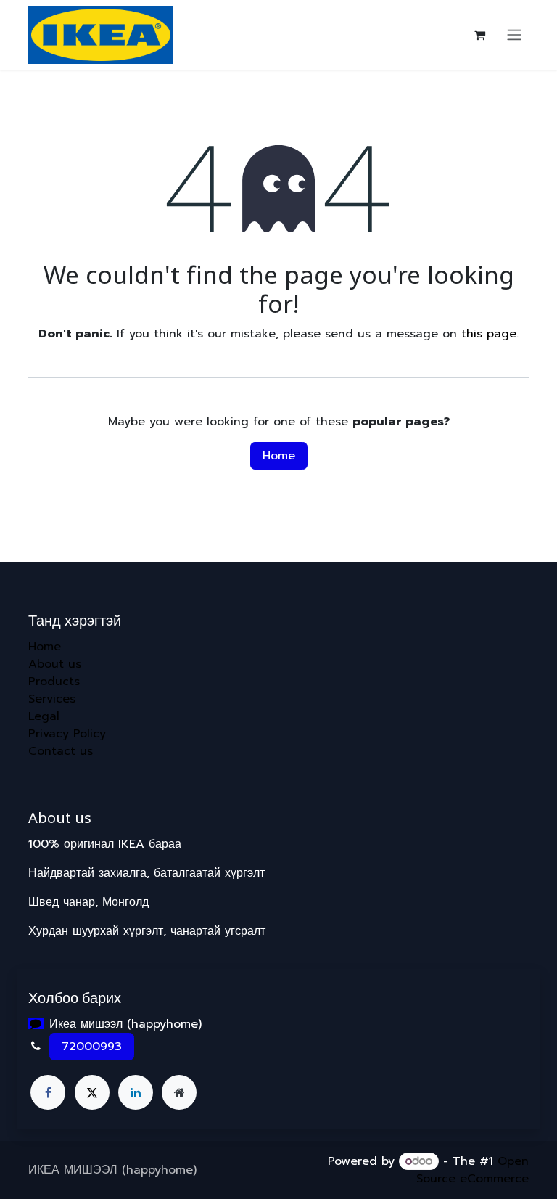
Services (51, 699)
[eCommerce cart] (479, 34)
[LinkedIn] (135, 1092)
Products (54, 681)
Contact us (60, 751)
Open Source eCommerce (472, 1170)
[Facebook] (47, 1092)
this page (488, 334)
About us (54, 664)
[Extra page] (179, 1092)
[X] (92, 1092)
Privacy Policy (67, 733)
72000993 (92, 1046)
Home (279, 456)
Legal (43, 716)
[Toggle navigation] (514, 35)
